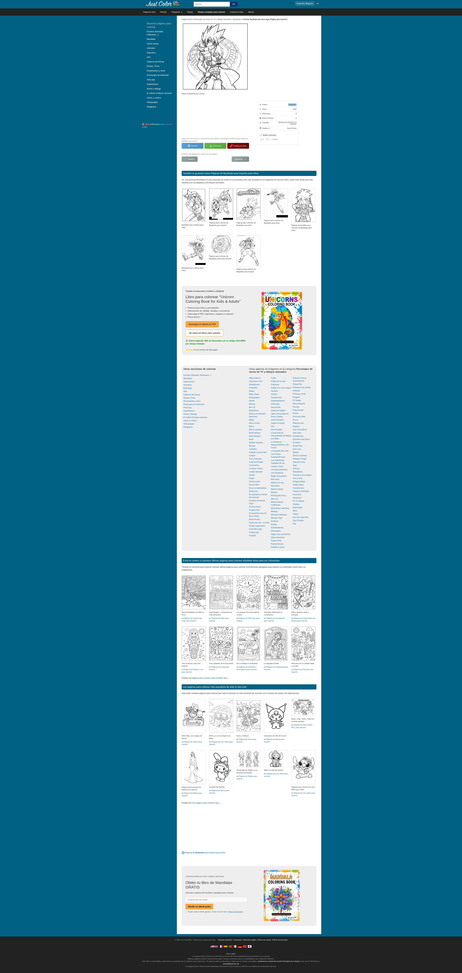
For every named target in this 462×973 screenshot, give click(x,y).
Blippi (251, 420)
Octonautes (276, 531)
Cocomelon (254, 465)
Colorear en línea (236, 12)
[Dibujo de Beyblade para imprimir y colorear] (194, 221)
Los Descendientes (279, 470)
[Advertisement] (215, 116)
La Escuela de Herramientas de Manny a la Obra (281, 436)
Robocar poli (298, 423)
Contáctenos (237, 940)
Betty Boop (253, 410)
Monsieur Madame (279, 515)
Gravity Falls (276, 397)
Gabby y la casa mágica (281, 388)
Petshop (296, 391)
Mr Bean (274, 521)
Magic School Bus (278, 476)
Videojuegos (188, 424)
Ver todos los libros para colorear (204, 333)
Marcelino (275, 479)
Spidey (296, 452)
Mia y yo (274, 499)
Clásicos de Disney (191, 395)
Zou (294, 524)
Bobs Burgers (255, 436)
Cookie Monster (256, 472)
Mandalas (187, 378)
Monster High (276, 518)
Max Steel (275, 486)
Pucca (295, 420)
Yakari (295, 514)
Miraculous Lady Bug (280, 508)
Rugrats (296, 426)
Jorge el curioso (278, 423)
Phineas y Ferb (299, 394)
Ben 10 (252, 407)
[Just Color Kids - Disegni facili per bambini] (235, 946)
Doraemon (253, 491)
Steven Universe (300, 456)
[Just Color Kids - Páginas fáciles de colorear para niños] (225, 946)
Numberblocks (277, 528)
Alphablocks (254, 385)
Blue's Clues (254, 423)
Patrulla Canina (277, 547)
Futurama (275, 385)
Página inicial (187, 19)
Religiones (188, 427)
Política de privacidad (235, 912)
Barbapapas (254, 397)
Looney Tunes (277, 466)
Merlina (274, 492)
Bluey (251, 426)
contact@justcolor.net (231, 964)
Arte (185, 391)
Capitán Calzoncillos (258, 452)
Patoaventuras (277, 544)
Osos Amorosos (277, 537)
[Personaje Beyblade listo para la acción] (249, 266)
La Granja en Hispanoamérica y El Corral (280, 445)
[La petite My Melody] (221, 783)
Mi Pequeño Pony (278, 496)
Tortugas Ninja (299, 481)
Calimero (253, 449)
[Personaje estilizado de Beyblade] (276, 217)
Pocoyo (296, 407)
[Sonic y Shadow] (249, 732)
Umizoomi (297, 494)
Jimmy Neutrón (277, 420)
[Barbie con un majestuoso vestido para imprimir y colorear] (194, 784)
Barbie (252, 401)
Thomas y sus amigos (302, 475)
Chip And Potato (256, 462)
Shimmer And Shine (301, 439)
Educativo (187, 388)
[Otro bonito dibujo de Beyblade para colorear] (194, 264)
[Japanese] (249, 946)
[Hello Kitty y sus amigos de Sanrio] (194, 732)
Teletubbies (298, 472)
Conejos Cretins (256, 469)
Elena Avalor (254, 519)
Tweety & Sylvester (301, 491)
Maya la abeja (277, 489)
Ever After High (255, 529)
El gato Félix (254, 510)
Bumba (252, 446)
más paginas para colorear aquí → (206, 803)
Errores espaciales (257, 526)
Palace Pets (276, 541)
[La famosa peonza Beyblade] (221, 253)
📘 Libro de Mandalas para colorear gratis (157, 125)
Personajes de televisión (194, 404)
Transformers (298, 488)
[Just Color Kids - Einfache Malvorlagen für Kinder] (240, 946)
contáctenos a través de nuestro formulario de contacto (279, 961)
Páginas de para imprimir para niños (205, 853)
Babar (251, 391)
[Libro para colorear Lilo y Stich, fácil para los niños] (303, 783)
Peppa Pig (297, 384)
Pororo (295, 413)
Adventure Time (256, 381)
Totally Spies (298, 485)
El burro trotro (255, 507)
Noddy (274, 524)
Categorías (175, 12)
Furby (273, 378)
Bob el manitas (255, 430)
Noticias (163, 12)
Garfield (274, 391)
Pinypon (296, 397)
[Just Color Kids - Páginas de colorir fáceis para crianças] (230, 946)
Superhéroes (189, 411)
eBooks (251, 12)
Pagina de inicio (149, 12)
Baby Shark (254, 394)
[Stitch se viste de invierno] (276, 767)
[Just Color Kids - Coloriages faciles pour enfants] (221, 946)
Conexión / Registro (305, 3)
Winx (295, 511)
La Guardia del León (279, 451)
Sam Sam (297, 433)
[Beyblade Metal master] (249, 219)
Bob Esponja (254, 433)
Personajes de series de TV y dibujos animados (212, 19)
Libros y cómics (190, 421)
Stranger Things (299, 459)
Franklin (252, 536)
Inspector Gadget (278, 410)
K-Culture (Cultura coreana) (195, 417)
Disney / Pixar (189, 398)
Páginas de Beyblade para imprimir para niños (235, 173)
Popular (190, 12)
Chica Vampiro (255, 459)
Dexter (252, 475)
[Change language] (317, 3)
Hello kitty (275, 404)
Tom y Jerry (297, 478)
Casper (252, 456)
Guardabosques (278, 401)
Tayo (295, 465)
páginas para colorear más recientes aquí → (211, 678)
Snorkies (296, 443)
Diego (251, 478)
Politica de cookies (264, 940)
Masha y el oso (277, 483)
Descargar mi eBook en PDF (202, 324)
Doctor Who (254, 485)
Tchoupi (296, 469)
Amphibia (253, 388)
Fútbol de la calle (278, 381)
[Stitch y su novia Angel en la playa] (221, 732)
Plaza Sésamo (299, 404)
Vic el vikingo (298, 501)
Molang (274, 511)
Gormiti (274, 394)
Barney (252, 404)
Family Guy (254, 532)
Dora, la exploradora (257, 488)
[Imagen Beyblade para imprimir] (221, 219)
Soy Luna (297, 449)
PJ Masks (297, 400)
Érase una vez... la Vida (259, 523)
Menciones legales (249, 940)
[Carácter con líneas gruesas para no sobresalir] (303, 222)
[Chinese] (245, 946)
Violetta (296, 504)
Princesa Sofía (299, 417)
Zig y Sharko (298, 520)
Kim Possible (276, 430)
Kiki (272, 426)
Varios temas (189, 382)
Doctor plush (254, 481)
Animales (187, 385)
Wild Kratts (297, 507)
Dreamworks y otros (191, 401)
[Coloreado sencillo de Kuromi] (276, 732)
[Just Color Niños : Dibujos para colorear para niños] (163, 3)
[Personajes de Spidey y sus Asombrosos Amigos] (249, 767)
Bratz (251, 439)
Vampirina (297, 498)
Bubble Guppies (256, 443)
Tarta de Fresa (299, 462)
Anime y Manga (190, 414)
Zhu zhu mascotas (300, 517)
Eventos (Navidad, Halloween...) (197, 375)
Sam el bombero (300, 430)
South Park (297, 446)
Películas (187, 408)
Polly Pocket (298, 410)
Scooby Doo (298, 436)
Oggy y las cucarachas (280, 534)
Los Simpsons (277, 473)
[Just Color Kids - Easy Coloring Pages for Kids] (214, 946)
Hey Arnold (275, 407)
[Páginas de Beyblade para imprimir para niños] (183, 853)
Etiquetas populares (225, 940)
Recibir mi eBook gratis (199, 906)
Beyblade (237, 19)
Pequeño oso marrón (302, 387)
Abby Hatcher (255, 378)
